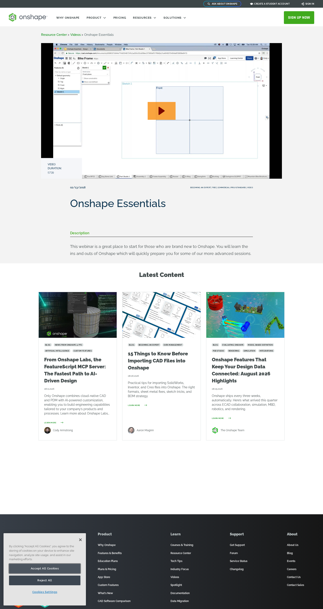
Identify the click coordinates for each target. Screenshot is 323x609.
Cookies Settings (44, 592)
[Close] (80, 540)
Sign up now (299, 17)
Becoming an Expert (200, 187)
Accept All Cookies (45, 568)
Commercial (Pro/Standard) (232, 187)
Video (250, 187)
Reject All (44, 580)
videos (75, 35)
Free (214, 187)
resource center (54, 35)
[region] (45, 569)
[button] (162, 111)
